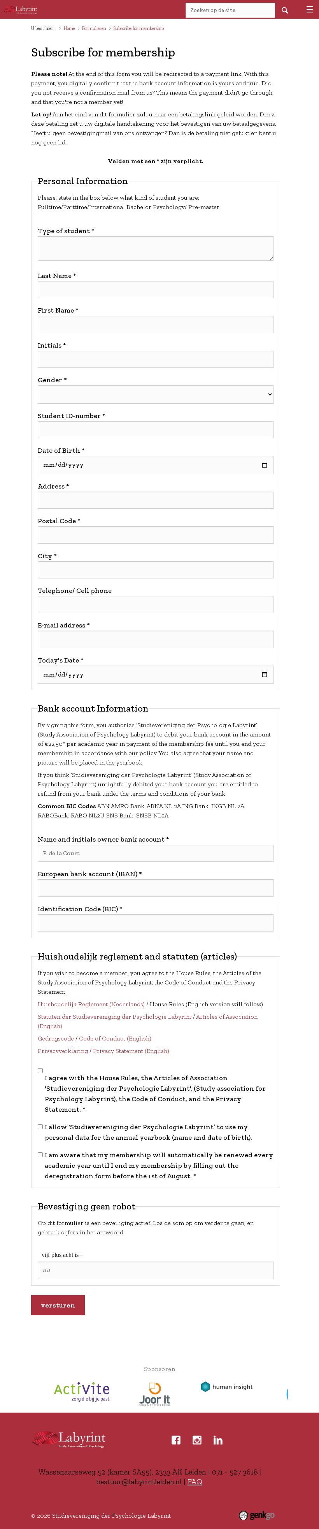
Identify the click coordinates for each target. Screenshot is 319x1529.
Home (69, 28)
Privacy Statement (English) (131, 1050)
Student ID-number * (71, 415)
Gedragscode (56, 1038)
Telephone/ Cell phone (75, 590)
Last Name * (57, 275)
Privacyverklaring (63, 1050)
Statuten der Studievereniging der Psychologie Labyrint (114, 1016)
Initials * (52, 345)
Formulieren (94, 28)
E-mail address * (64, 625)
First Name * (58, 310)
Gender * (52, 380)
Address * (53, 486)
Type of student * (66, 231)
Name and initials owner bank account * (103, 839)
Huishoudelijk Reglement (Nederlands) (91, 1004)
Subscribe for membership (138, 28)
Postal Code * (59, 521)
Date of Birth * (61, 450)
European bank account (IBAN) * (90, 874)
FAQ (195, 1481)
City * (47, 556)
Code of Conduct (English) (115, 1038)
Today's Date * (61, 660)
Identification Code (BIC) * (80, 909)
